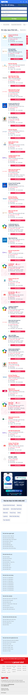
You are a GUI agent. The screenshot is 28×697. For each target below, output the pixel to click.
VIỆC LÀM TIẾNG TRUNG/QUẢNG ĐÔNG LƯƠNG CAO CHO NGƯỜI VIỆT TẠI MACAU (14, 336)
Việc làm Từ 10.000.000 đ (8, 583)
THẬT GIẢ (24, 670)
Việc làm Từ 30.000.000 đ (8, 588)
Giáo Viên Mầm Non (12, 117)
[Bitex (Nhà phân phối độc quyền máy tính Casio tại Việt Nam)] (4, 105)
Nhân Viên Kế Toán (12, 238)
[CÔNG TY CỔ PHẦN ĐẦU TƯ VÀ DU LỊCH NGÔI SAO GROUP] (4, 131)
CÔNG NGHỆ (8, 668)
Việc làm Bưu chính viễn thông (9, 548)
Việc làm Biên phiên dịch (8, 546)
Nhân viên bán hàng (14, 516)
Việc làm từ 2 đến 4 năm (8, 645)
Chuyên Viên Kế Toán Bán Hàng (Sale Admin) (14, 184)
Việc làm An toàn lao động (8, 537)
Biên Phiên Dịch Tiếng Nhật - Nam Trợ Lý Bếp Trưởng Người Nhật (13, 76)
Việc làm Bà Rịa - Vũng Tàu (8, 562)
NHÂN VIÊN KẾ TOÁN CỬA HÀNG (13, 142)
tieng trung (12, 512)
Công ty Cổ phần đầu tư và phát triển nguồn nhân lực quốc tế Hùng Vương (16, 227)
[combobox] (14, 8)
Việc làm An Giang (7, 560)
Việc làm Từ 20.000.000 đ (8, 586)
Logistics (5, 516)
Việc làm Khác (6, 624)
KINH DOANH (8, 666)
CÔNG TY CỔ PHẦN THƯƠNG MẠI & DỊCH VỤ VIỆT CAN (16, 199)
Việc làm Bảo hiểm (7, 543)
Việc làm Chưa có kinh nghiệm (9, 642)
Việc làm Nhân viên (7, 602)
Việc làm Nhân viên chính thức (9, 619)
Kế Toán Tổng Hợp (12, 63)
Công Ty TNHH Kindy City (13, 118)
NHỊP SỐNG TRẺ (14, 667)
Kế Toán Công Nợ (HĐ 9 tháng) (13, 251)
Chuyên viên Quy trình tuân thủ (13, 279)
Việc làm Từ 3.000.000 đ (8, 577)
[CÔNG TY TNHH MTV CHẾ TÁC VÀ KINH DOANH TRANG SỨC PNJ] (4, 144)
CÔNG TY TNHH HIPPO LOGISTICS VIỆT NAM (16, 391)
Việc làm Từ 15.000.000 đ (8, 584)
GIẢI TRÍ (14, 671)
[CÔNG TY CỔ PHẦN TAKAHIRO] (4, 78)
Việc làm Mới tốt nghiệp (8, 600)
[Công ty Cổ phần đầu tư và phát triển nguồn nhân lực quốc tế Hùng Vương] (4, 226)
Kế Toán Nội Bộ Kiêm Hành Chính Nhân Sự (12, 50)
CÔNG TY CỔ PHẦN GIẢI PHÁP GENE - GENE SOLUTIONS (16, 158)
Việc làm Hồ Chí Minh (7, 558)
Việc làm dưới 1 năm (7, 643)
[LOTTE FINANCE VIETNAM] (4, 91)
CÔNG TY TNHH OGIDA (13, 458)
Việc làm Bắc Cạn (6, 565)
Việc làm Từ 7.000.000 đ (8, 581)
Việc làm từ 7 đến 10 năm (8, 649)
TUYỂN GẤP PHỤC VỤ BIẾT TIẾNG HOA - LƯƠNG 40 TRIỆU (11, 264)
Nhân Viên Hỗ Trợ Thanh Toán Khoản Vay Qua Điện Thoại (14, 90)
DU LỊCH (8, 672)
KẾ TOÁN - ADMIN (12, 457)
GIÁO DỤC (24, 666)
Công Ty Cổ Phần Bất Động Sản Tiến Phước (14, 37)
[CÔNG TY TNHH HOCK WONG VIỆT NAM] (4, 51)
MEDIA (3, 666)
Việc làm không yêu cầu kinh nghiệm (11, 640)
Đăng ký (20, 4)
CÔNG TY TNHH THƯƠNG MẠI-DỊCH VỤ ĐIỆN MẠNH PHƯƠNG (16, 239)
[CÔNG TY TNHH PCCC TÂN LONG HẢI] (4, 294)
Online (19, 512)
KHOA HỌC (19, 668)
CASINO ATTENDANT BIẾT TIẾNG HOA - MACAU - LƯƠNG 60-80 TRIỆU (13, 307)
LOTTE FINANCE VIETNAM (13, 92)
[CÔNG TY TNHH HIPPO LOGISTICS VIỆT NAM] (4, 391)
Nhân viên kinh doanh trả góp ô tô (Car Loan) (14, 170)
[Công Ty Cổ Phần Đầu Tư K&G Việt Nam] (4, 419)
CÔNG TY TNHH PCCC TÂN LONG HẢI (16, 295)
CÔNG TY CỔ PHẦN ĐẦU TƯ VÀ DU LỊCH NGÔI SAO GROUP (16, 131)
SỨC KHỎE (19, 670)
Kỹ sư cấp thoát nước (16, 509)
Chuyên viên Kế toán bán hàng (13, 35)
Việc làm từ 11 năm (7, 650)
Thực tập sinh (6, 520)
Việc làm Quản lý (6, 605)
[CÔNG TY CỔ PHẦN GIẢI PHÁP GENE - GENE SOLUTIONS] (4, 157)
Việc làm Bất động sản (7, 544)
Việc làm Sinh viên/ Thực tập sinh (10, 598)
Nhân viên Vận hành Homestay (13, 211)
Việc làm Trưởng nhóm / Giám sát (10, 603)
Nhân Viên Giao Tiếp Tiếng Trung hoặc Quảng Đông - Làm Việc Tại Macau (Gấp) (11, 403)
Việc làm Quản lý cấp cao (8, 607)
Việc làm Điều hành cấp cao (9, 609)
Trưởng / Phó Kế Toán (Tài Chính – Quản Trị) (13, 444)
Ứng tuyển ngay (17, 44)
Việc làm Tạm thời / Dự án (8, 621)
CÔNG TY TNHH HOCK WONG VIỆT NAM (15, 52)
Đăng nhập (24, 4)
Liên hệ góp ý (3, 692)
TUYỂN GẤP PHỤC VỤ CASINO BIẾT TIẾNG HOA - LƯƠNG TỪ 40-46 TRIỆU (14, 225)
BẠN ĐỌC (24, 668)
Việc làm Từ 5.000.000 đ (8, 579)
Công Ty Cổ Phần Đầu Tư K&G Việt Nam (16, 419)
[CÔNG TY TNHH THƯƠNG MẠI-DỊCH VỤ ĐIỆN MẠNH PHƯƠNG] (4, 240)
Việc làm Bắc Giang (7, 567)
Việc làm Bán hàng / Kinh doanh (9, 539)
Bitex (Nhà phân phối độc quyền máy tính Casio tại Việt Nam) (16, 106)
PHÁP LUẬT (3, 672)
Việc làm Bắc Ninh (7, 569)
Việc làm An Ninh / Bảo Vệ (8, 536)
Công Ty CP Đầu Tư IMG (13, 281)
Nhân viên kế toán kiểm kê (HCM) (14, 417)
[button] (23, 1)
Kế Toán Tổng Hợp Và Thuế (11, 293)
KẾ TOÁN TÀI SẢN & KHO (14, 430)
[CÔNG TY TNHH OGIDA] (4, 459)
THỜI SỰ (3, 668)
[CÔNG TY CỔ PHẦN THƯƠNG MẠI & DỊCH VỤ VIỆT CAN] (4, 199)
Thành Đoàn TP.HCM (5, 689)
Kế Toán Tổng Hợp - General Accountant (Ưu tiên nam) (14, 376)
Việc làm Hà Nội (6, 556)
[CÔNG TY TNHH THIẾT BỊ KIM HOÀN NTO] (4, 65)
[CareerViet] (18, 662)
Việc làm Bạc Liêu (7, 563)
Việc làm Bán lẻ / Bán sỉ (8, 541)
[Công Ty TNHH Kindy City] (4, 119)
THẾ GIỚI (3, 670)
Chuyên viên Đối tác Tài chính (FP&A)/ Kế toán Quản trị (13, 104)
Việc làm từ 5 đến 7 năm (8, 647)
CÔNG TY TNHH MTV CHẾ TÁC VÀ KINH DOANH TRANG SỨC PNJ (16, 145)
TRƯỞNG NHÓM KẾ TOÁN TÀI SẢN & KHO (14, 156)
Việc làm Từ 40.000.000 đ (8, 590)
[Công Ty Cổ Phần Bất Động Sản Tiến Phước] (4, 37)
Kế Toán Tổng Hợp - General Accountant (13, 197)
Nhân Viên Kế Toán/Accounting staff (13, 389)
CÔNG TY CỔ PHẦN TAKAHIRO (14, 78)
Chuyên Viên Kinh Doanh (9, 505)
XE (8, 670)
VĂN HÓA (14, 669)
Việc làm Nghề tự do (7, 623)
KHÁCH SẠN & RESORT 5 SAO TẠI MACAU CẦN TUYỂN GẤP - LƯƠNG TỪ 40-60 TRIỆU (14, 349)
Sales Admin (6, 509)
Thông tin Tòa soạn (4, 688)
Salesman (5, 512)
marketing (19, 505)
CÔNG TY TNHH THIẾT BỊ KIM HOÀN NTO (16, 65)
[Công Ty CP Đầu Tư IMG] (4, 280)
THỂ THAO (19, 666)
